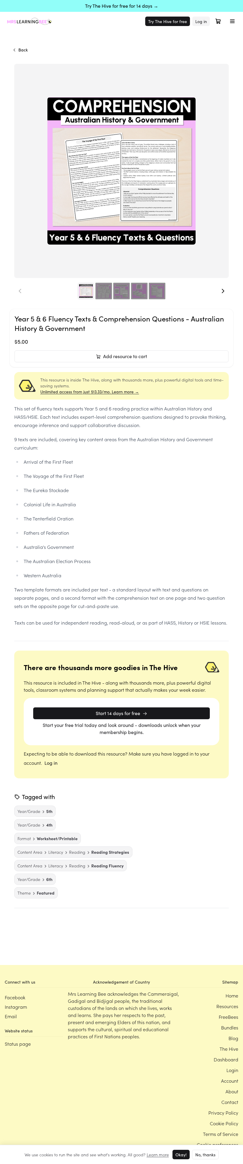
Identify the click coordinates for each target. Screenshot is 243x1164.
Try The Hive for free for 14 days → (121, 6)
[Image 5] (157, 291)
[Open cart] (218, 21)
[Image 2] (103, 291)
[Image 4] (139, 291)
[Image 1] (86, 291)
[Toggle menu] (232, 21)
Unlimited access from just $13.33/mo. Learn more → (89, 392)
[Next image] (223, 291)
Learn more (158, 1154)
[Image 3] (121, 291)
